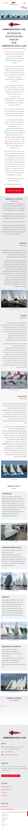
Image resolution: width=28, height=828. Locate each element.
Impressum (4, 806)
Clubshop (4, 792)
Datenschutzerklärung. (14, 812)
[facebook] (4, 3)
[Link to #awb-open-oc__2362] (21, 7)
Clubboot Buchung (6, 789)
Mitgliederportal (6, 786)
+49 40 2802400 (8, 751)
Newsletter (23, 766)
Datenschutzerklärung (7, 809)
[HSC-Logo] (14, 2)
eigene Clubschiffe (10, 143)
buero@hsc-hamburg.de (11, 754)
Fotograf (17, 309)
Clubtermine (5, 795)
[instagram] (6, 3)
